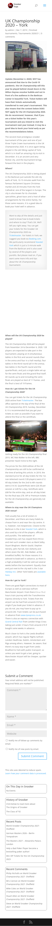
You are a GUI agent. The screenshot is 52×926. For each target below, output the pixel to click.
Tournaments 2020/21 (28, 33)
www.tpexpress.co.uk (31, 615)
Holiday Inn (10, 571)
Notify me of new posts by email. (24, 749)
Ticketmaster (15, 235)
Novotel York (31, 529)
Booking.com (35, 238)
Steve (8, 903)
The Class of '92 (13, 811)
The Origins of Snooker (16, 807)
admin (11, 30)
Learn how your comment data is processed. (25, 773)
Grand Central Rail (13, 621)
